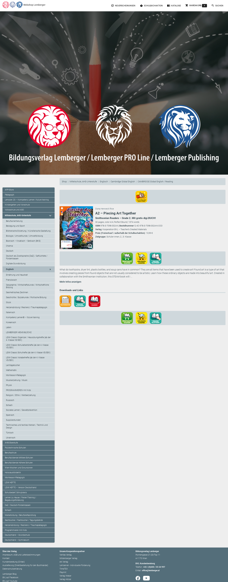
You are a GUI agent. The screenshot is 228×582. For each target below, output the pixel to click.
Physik (9, 385)
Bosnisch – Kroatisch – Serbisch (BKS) (23, 241)
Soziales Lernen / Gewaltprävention (21, 410)
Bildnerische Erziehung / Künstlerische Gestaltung (28, 231)
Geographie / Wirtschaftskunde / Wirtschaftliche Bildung (27, 286)
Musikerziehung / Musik (16, 380)
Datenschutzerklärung (12, 569)
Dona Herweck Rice (104, 208)
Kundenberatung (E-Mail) (14, 562)
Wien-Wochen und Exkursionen (19, 468)
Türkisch (10, 433)
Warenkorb (195, 5)
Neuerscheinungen (123, 5)
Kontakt (6, 558)
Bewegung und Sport (15, 226)
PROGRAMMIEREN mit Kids (18, 390)
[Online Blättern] (81, 300)
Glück (8, 302)
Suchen (217, 5)
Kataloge (174, 5)
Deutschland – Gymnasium (17, 540)
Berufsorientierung (14, 221)
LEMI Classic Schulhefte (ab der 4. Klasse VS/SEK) (28, 352)
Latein (8, 327)
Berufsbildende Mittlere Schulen (19, 458)
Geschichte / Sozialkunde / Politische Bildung (26, 297)
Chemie (9, 246)
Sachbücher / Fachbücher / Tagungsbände (24, 520)
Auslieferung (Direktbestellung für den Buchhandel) (25, 565)
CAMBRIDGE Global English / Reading (155, 181)
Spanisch (10, 415)
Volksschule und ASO (14, 210)
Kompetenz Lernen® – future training (23, 317)
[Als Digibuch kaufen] (143, 258)
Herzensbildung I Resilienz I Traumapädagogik (26, 307)
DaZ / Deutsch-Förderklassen (18, 505)
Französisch (11, 280)
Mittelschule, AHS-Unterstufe (83, 181)
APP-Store (9, 190)
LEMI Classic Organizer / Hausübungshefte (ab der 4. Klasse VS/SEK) (28, 338)
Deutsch (9, 251)
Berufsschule (10, 453)
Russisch (10, 400)
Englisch (104, 181)
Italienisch (10, 312)
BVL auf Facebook (10, 577)
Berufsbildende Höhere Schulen (19, 463)
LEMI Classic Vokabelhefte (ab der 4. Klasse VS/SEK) (25, 358)
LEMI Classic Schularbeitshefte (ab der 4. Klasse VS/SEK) (27, 346)
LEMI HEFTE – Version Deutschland (20, 487)
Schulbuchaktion (151, 5)
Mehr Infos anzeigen (70, 281)
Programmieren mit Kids (16, 530)
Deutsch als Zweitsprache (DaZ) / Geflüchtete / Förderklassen (26, 257)
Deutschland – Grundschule (17, 535)
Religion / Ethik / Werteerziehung (21, 395)
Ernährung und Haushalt (17, 275)
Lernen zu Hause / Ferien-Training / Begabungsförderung (20, 498)
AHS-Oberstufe (11, 443)
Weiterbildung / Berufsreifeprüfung (20, 515)
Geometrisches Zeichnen (17, 292)
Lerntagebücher (13, 365)
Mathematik (11, 370)
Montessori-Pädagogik (16, 375)
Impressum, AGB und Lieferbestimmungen (21, 555)
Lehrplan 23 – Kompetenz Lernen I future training (27, 200)
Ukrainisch (10, 438)
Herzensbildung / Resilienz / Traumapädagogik (26, 525)
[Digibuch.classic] (96, 300)
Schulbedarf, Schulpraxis (16, 492)
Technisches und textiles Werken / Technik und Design (27, 426)
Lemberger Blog (10, 574)
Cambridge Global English (123, 181)
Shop (64, 181)
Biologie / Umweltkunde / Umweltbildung (24, 236)
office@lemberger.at (151, 570)
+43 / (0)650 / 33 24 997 (154, 567)
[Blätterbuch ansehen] (157, 258)
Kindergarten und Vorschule (17, 205)
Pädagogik (9, 195)
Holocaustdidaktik (13, 472)
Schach (9, 405)
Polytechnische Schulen (15, 448)
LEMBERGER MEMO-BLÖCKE (19, 332)
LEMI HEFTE (10, 482)
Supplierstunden (13, 420)
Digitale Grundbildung (16, 263)
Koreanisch (11, 322)
